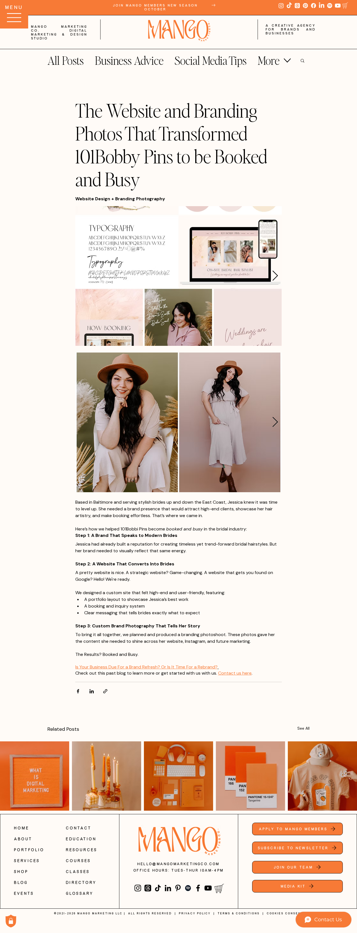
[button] (302, 23)
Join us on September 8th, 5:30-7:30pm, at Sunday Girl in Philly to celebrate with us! (178, 72)
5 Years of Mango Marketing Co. (178, 43)
